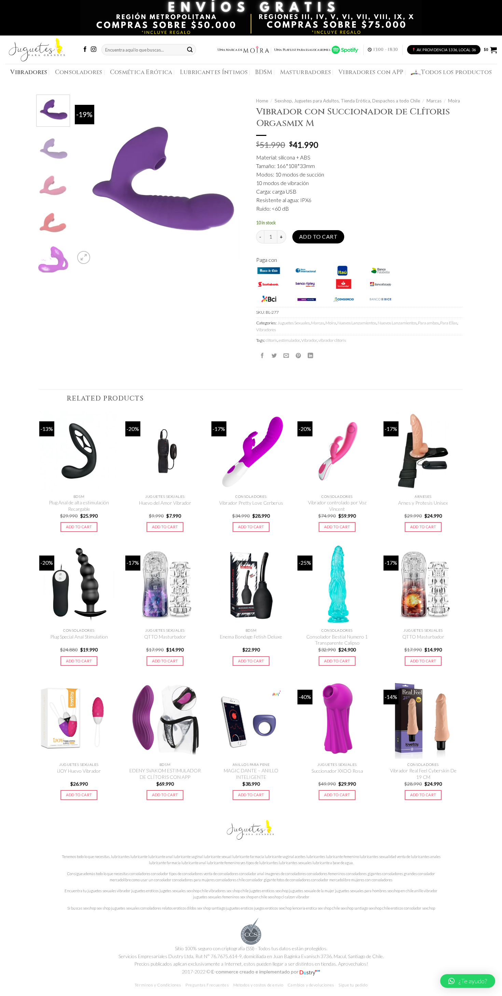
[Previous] (87, 180)
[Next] (234, 180)
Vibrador (309, 340)
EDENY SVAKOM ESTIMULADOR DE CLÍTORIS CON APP (165, 774)
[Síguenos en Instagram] (93, 50)
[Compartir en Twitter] (274, 355)
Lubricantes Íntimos (214, 72)
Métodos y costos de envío (258, 984)
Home (262, 100)
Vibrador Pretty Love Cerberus (251, 503)
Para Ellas (448, 322)
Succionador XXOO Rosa (337, 771)
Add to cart (318, 237)
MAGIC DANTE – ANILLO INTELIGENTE (251, 774)
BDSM (263, 72)
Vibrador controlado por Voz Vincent (337, 505)
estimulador (289, 340)
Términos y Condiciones (158, 984)
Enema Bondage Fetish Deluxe (251, 637)
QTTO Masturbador (165, 637)
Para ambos (428, 322)
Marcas (434, 100)
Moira (454, 100)
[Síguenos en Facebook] (85, 50)
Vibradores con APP (370, 72)
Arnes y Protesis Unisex (423, 503)
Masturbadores (305, 72)
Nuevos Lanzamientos (356, 322)
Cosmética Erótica (141, 72)
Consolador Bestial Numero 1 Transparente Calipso (337, 640)
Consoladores (78, 72)
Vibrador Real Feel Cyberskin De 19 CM (423, 774)
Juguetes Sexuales (293, 322)
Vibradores (28, 72)
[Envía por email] (286, 355)
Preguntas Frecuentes (207, 984)
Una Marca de (230, 50)
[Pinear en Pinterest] (298, 355)
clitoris (271, 340)
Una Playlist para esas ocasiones (303, 50)
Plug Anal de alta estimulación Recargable (79, 505)
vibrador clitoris (332, 340)
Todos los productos (456, 72)
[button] (467, 981)
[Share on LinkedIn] (310, 355)
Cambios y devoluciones (311, 984)
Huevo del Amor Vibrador (165, 503)
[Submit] (190, 49)
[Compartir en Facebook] (262, 355)
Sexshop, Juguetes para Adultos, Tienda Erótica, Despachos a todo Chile (347, 100)
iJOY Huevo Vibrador (79, 771)
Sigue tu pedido (352, 984)
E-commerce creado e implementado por (255, 971)
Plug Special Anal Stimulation (79, 637)
